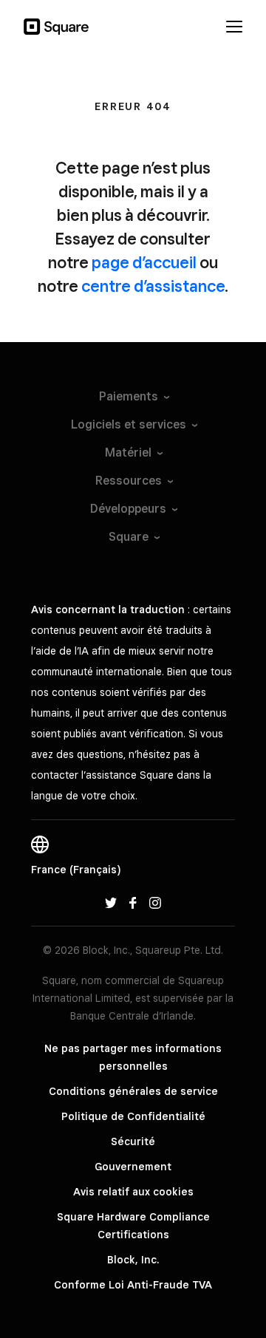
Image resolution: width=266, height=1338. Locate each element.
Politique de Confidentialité (133, 1116)
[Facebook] (133, 902)
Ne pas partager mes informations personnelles (133, 1057)
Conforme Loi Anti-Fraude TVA (133, 1285)
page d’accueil (144, 262)
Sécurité (133, 1141)
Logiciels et (128, 424)
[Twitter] (110, 902)
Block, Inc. (133, 1260)
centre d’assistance (153, 286)
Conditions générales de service (133, 1091)
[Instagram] (155, 902)
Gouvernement (133, 1167)
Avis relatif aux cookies (133, 1192)
